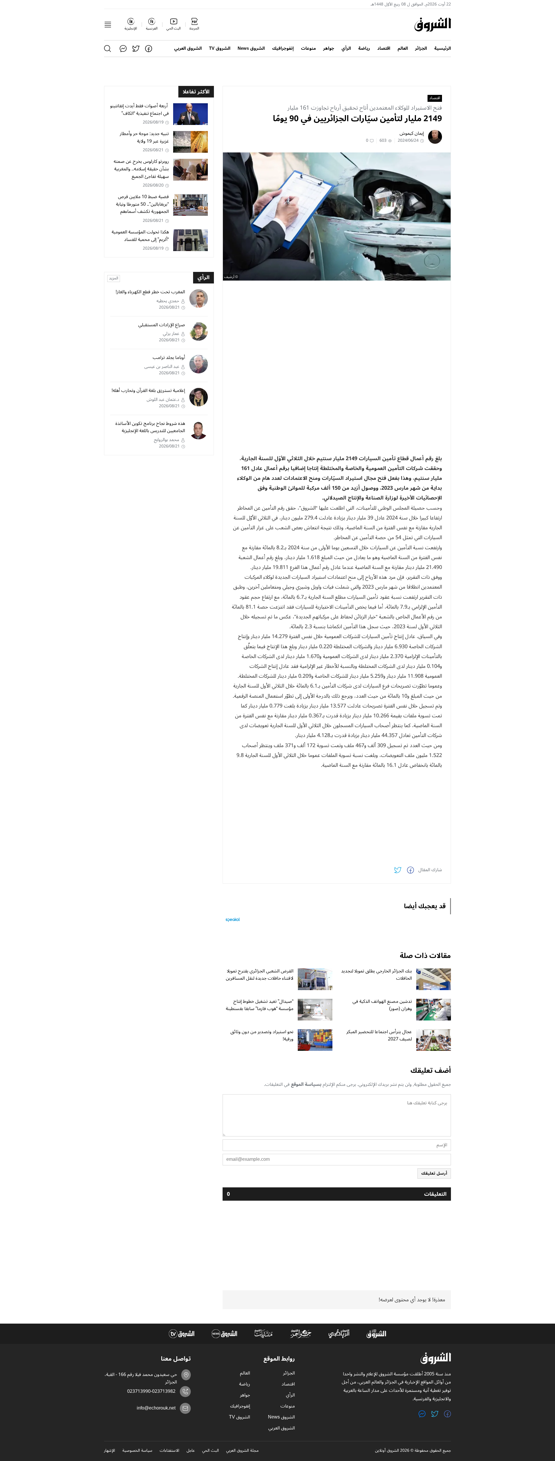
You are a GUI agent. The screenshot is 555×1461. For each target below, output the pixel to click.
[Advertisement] (336, 325)
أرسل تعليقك (434, 1173)
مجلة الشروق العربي (242, 1451)
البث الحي (210, 1451)
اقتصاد (383, 48)
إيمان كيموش (411, 133)
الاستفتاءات (169, 1451)
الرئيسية (442, 48)
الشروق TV (219, 48)
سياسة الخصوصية (137, 1451)
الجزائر (421, 48)
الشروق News (251, 48)
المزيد (113, 278)
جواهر (328, 48)
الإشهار (109, 1451)
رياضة (364, 48)
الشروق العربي (188, 48)
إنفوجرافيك (283, 48)
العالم (402, 48)
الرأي (346, 48)
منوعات (308, 48)
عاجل (190, 1451)
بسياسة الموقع (306, 1084)
